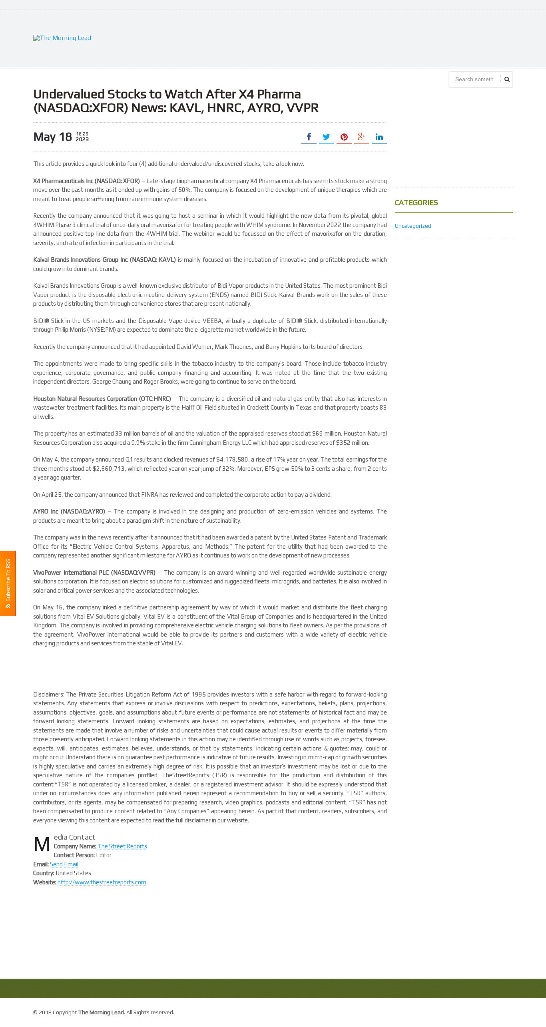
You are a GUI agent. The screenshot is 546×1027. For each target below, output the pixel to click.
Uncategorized (413, 226)
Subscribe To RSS (8, 581)
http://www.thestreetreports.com (102, 882)
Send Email (64, 864)
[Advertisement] (367, 38)
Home (504, 1011)
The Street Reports (122, 846)
